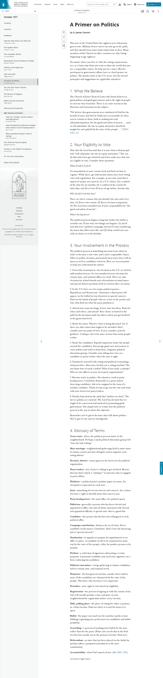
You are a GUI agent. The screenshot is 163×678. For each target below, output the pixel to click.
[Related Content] (153, 11)
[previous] (41, 341)
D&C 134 (121, 652)
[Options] (158, 11)
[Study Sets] (142, 11)
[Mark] (64, 37)
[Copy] (64, 42)
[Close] (64, 32)
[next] (159, 341)
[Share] (64, 46)
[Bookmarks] (147, 11)
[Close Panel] (35, 11)
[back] (3, 11)
